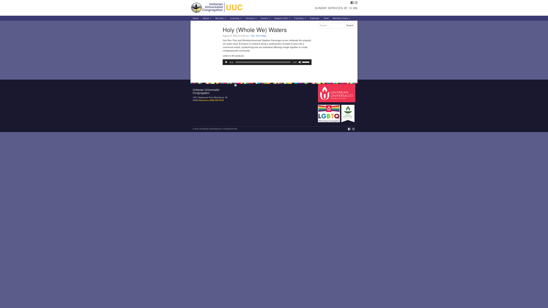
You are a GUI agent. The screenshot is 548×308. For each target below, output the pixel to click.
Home (196, 18)
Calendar (315, 18)
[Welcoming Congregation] (329, 112)
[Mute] (299, 62)
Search (349, 25)
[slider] (306, 61)
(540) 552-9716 (216, 100)
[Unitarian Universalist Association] (337, 93)
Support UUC (281, 18)
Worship (219, 18)
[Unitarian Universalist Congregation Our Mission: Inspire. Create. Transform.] (239, 8)
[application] (267, 62)
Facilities (299, 18)
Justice (265, 18)
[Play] (226, 62)
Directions (204, 100)
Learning (235, 18)
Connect (250, 18)
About (206, 18)
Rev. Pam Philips (258, 36)
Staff (326, 18)
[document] (274, 50)
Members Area (341, 18)
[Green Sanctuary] (348, 112)
